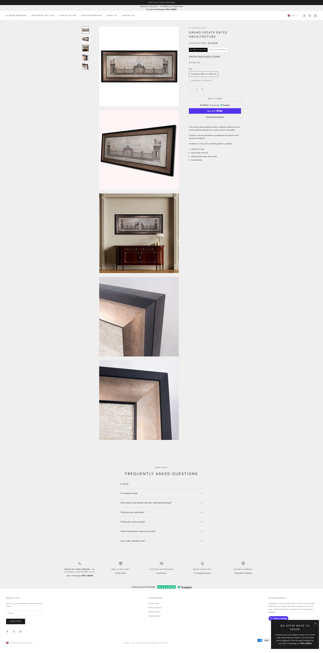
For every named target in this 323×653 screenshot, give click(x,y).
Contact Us (128, 16)
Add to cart (215, 99)
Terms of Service (155, 607)
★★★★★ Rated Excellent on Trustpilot (204, 56)
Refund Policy (154, 612)
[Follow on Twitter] (14, 631)
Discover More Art (91, 16)
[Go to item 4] (85, 57)
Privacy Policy (154, 603)
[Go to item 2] (85, 39)
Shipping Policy (155, 616)
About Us (112, 16)
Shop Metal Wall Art (43, 16)
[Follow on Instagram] (20, 631)
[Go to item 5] (85, 66)
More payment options (215, 117)
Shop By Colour (68, 16)
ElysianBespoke (197, 28)
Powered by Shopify (158, 643)
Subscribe (15, 621)
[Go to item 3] (85, 48)
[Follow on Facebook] (7, 631)
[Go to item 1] (85, 30)
